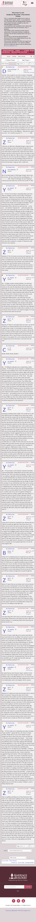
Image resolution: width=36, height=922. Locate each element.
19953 (32, 185)
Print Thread (5, 63)
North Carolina (29, 670)
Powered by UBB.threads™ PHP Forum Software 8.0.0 (18, 910)
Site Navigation (32, 3)
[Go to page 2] (24, 63)
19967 (32, 685)
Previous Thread (10, 60)
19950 (32, 67)
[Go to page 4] (33, 63)
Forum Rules (5, 860)
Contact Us (14, 862)
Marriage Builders (8, 50)
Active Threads (21, 56)
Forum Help (21, 862)
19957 (32, 345)
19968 (32, 722)
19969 (32, 788)
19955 (32, 275)
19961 (32, 514)
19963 (32, 576)
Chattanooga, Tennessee (29, 72)
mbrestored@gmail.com (11, 45)
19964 (32, 608)
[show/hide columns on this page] (33, 56)
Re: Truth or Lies (10, 67)
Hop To (5, 850)
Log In (32, 50)
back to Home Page (7, 3)
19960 (32, 462)
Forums (18, 50)
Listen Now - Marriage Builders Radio (25, 3)
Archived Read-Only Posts (19, 52)
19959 (32, 405)
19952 (32, 167)
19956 (32, 316)
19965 (32, 627)
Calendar (14, 56)
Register (27, 50)
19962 (32, 548)
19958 (32, 358)
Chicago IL (28, 143)
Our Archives (6, 52)
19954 (32, 248)
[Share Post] (29, 66)
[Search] (31, 56)
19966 (32, 664)
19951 (32, 138)
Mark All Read (13, 860)
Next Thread (25, 60)
